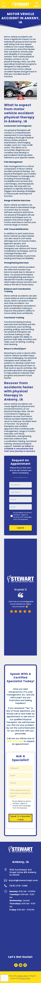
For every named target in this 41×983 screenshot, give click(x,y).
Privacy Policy (24, 978)
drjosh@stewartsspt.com (23, 880)
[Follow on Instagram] (25, 965)
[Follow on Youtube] (20, 965)
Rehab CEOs (23, 976)
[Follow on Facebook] (16, 965)
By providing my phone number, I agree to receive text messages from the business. (22, 515)
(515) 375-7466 (18, 885)
